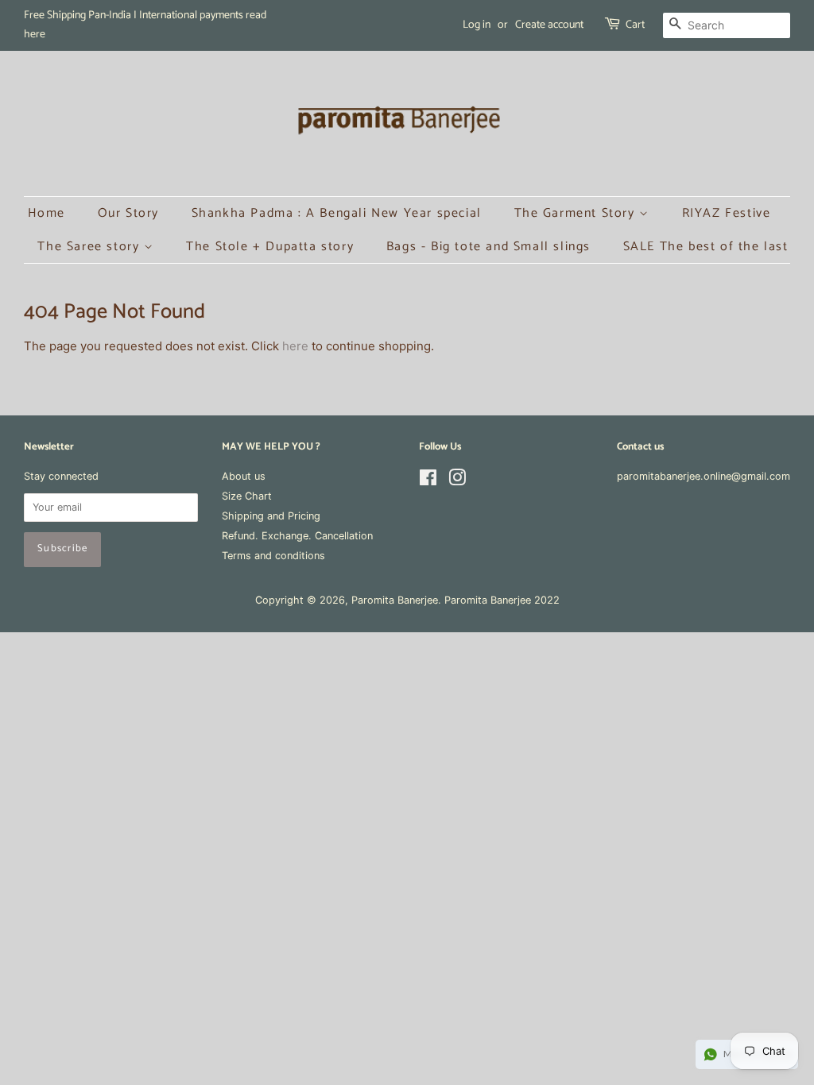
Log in (476, 25)
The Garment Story (577, 213)
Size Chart (247, 496)
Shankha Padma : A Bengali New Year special (337, 213)
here (295, 345)
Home (46, 213)
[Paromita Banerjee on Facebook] (428, 481)
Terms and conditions (273, 556)
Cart (635, 25)
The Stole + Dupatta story (270, 246)
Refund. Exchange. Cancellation (297, 536)
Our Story (128, 213)
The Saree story (90, 246)
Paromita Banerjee (394, 600)
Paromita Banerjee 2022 (502, 600)
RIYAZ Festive (726, 213)
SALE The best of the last (706, 246)
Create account (549, 25)
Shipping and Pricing (271, 516)
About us (244, 476)
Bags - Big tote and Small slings (488, 246)
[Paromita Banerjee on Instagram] (457, 481)
